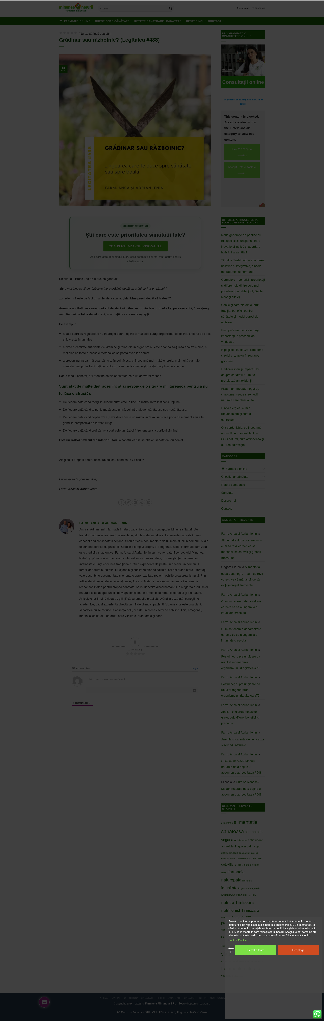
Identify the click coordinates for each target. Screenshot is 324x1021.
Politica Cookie (237, 940)
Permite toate (255, 950)
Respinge (298, 950)
